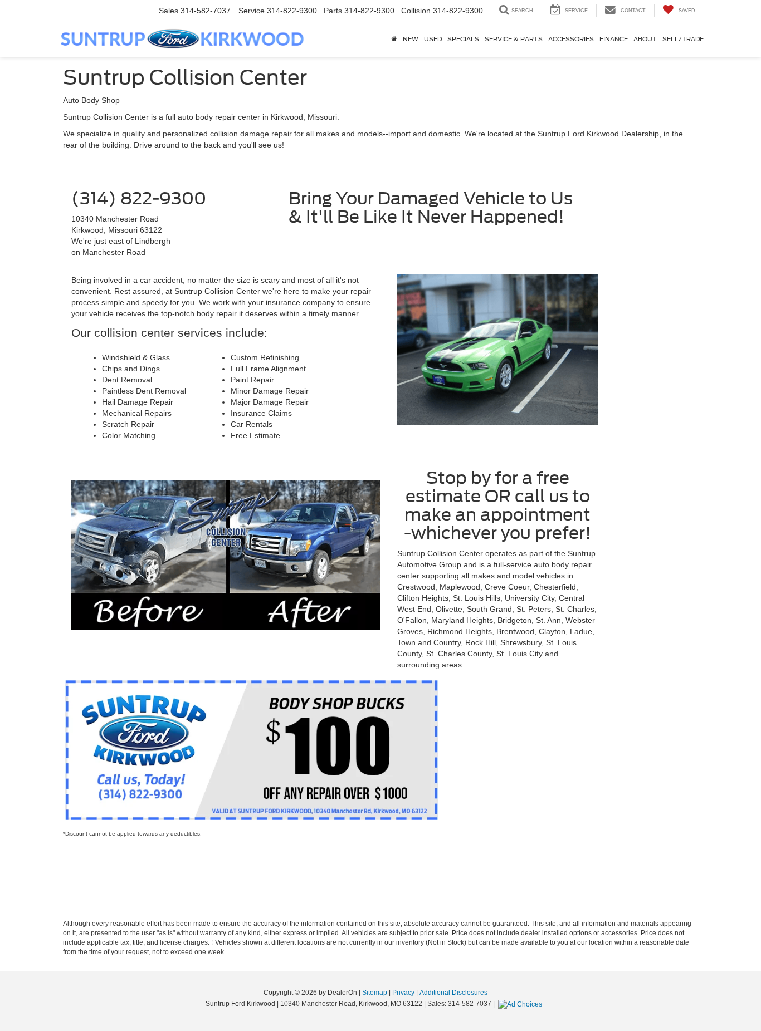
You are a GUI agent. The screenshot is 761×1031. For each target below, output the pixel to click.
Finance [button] (613, 39)
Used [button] (433, 39)
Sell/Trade (683, 39)
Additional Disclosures (453, 992)
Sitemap (374, 992)
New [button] (410, 39)
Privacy (403, 992)
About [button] (645, 39)
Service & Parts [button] (514, 39)
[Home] (394, 39)
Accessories (571, 39)
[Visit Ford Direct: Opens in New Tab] (521, 1004)
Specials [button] (463, 39)
